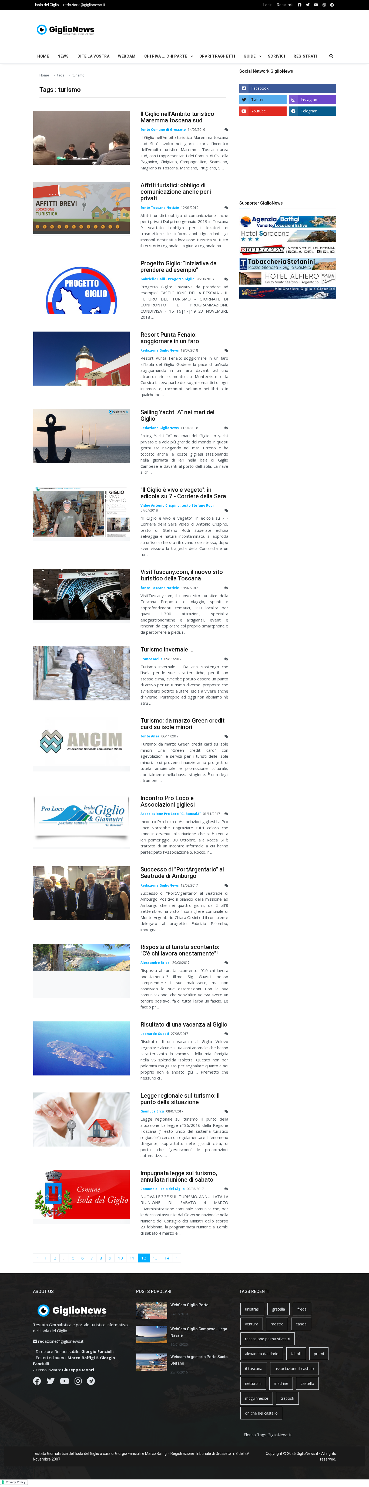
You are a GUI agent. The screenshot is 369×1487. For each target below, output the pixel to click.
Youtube (258, 110)
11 (132, 1258)
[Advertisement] (236, 28)
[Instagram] (78, 1382)
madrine (281, 1383)
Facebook (260, 88)
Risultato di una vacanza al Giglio (183, 1024)
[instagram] (324, 5)
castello (307, 1383)
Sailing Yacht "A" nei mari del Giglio (177, 415)
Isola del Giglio (47, 5)
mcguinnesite (256, 1398)
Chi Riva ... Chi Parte (165, 56)
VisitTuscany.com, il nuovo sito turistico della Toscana (181, 575)
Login (268, 5)
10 (120, 1258)
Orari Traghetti (217, 56)
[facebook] (300, 5)
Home (43, 56)
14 (167, 1258)
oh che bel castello (261, 1413)
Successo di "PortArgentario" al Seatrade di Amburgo (182, 872)
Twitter (257, 99)
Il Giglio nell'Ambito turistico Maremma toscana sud (177, 117)
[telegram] (332, 5)
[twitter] (308, 5)
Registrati (285, 5)
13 (155, 1258)
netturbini (253, 1383)
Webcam (126, 56)
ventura (251, 1323)
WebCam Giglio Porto (189, 1305)
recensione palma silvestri (267, 1338)
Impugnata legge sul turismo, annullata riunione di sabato (178, 1176)
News (63, 56)
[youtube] (316, 5)
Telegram (309, 110)
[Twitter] (50, 1382)
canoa (301, 1323)
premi (319, 1353)
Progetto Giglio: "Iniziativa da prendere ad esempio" (178, 266)
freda (302, 1309)
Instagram (309, 99)
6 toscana (253, 1368)
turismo (78, 75)
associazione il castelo (294, 1368)
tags (60, 75)
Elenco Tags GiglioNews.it (268, 1434)
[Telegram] (91, 1382)
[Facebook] (37, 1382)
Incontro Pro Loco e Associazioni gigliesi (167, 801)
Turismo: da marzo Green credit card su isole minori (182, 723)
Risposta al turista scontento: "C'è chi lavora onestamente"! (179, 950)
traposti (287, 1398)
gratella (278, 1309)
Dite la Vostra (94, 56)
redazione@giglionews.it (84, 5)
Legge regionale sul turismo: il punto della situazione (180, 1098)
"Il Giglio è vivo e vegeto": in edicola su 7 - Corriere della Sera (183, 493)
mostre (277, 1323)
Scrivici (276, 56)
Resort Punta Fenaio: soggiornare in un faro (169, 338)
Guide (250, 56)
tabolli (296, 1353)
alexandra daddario (262, 1353)
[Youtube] (64, 1382)
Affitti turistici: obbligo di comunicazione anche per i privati (176, 192)
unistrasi (252, 1309)
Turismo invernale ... (166, 649)
